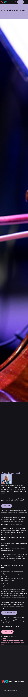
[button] (15, 2)
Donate (20, 2)
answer (15, 640)
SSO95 (4, 638)
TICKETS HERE (7, 631)
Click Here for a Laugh (9, 612)
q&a (22, 640)
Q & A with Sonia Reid (10, 473)
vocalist (22, 642)
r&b (6, 642)
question (3, 642)
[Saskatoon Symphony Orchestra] (4, 2)
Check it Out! (6, 505)
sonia (12, 642)
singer (9, 642)
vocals (2, 644)
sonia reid (16, 642)
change (19, 640)
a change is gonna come (8, 640)
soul (19, 642)
